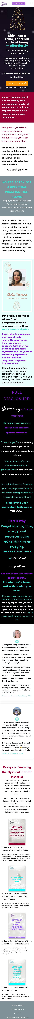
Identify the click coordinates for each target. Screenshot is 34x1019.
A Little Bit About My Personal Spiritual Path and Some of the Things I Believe (15, 896)
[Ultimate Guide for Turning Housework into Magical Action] (17, 832)
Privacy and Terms (18, 1009)
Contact (18, 1013)
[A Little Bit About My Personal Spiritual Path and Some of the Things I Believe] (17, 878)
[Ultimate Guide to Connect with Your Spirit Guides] (17, 972)
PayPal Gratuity (18, 1005)
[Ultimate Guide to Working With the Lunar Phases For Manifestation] (17, 925)
